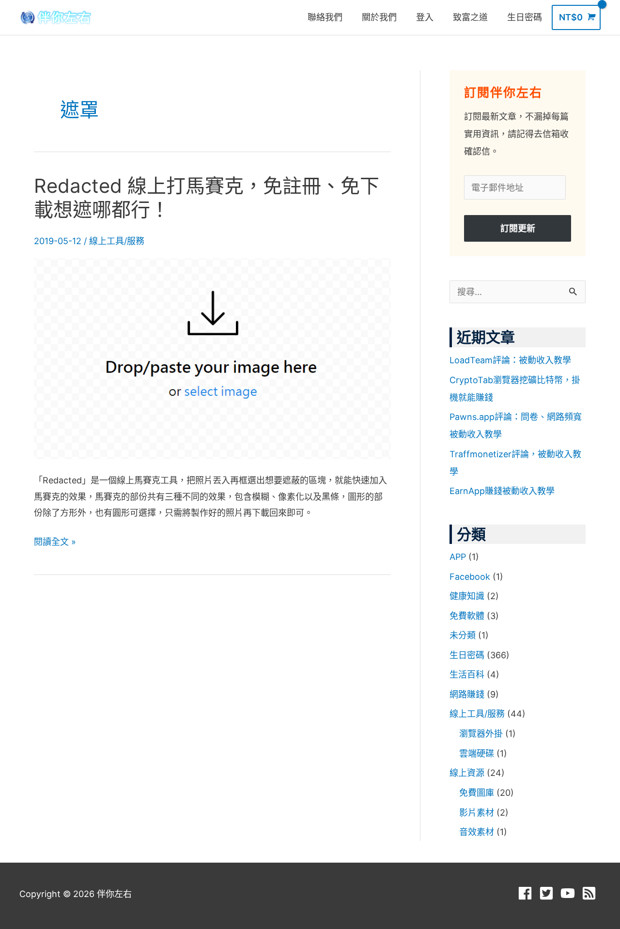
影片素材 (476, 812)
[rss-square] (591, 893)
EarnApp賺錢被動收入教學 (502, 491)
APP (458, 557)
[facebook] (527, 893)
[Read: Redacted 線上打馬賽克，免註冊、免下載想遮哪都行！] (212, 358)
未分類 (463, 635)
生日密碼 (467, 655)
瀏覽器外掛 (481, 733)
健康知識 (467, 596)
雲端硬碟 (476, 753)
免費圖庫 (476, 793)
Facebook (470, 577)
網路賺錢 (467, 694)
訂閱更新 (517, 228)
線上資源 (467, 773)
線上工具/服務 (116, 241)
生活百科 (467, 674)
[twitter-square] (548, 893)
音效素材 (476, 832)
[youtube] (569, 893)
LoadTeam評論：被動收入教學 (510, 360)
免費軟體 (467, 616)
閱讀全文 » (55, 540)
